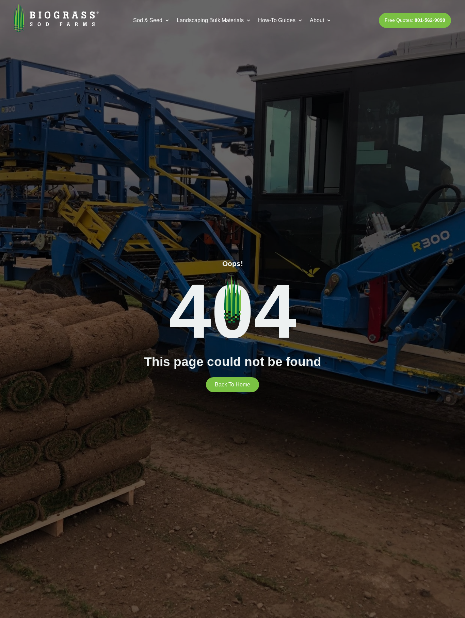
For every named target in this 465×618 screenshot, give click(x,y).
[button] (151, 20)
